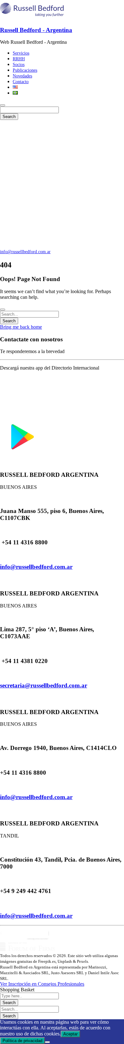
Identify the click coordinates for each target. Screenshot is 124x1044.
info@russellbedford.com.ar (25, 251)
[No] (47, 1042)
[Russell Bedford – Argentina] (32, 17)
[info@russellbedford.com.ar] (2, 554)
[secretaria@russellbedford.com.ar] (2, 673)
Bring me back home (21, 327)
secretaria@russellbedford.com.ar (43, 685)
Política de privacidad (22, 1040)
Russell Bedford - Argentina (36, 30)
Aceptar (70, 1034)
